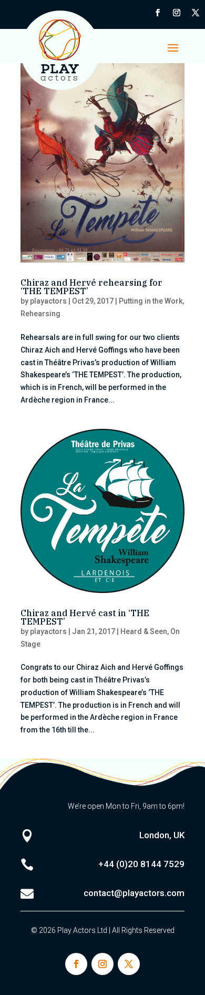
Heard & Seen (143, 631)
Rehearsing (40, 313)
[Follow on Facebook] (157, 12)
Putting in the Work (150, 301)
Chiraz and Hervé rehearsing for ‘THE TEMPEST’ (91, 286)
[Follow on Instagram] (176, 12)
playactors (48, 301)
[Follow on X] (195, 12)
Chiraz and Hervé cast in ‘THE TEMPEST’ (84, 617)
